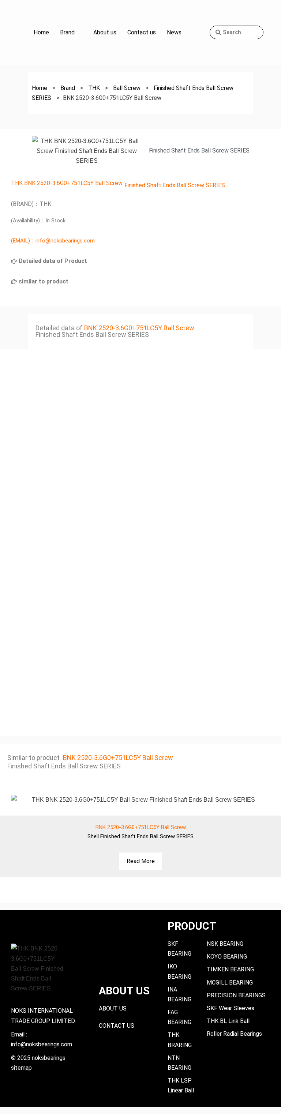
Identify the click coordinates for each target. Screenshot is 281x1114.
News (174, 32)
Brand (67, 32)
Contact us (141, 32)
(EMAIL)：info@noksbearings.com (53, 240)
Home (41, 32)
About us (104, 32)
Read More (141, 861)
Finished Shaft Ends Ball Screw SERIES (174, 185)
